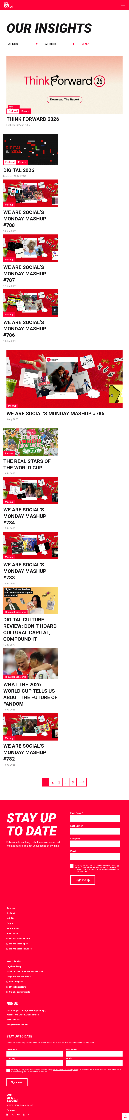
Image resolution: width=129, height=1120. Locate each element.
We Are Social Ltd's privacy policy (65, 1070)
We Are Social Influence (20, 949)
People (9, 923)
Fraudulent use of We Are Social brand (24, 971)
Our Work (10, 913)
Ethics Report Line (17, 987)
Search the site (13, 961)
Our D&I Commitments (19, 992)
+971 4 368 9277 (13, 1019)
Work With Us (12, 928)
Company (75, 838)
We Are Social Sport (18, 944)
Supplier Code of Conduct (18, 976)
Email (73, 851)
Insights (10, 918)
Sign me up (83, 880)
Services (10, 908)
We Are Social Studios (19, 938)
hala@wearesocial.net (17, 1024)
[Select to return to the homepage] (8, 5)
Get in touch (12, 933)
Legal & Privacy (13, 966)
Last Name (76, 826)
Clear (85, 44)
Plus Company (15, 981)
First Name (76, 813)
